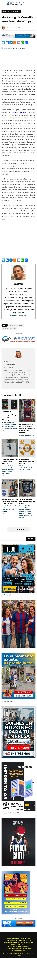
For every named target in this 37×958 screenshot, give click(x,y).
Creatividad (4, 469)
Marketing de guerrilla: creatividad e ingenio (27, 448)
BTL (11, 467)
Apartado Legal (26, 948)
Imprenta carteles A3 (11, 940)
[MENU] (3, 3)
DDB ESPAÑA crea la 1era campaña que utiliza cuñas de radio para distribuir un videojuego (10, 404)
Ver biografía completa (17, 316)
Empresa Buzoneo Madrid (13, 948)
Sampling (26, 515)
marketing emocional (9, 329)
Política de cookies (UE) (18, 950)
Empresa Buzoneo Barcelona (26, 942)
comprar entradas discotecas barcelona (18, 946)
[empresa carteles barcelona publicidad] (16, 914)
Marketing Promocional (25, 511)
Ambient (4, 506)
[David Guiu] (18, 358)
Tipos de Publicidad (24, 469)
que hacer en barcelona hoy (18, 944)
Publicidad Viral (5, 473)
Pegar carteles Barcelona (10, 942)
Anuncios (21, 506)
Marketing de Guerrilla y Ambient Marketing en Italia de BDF (10, 488)
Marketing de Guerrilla (11, 11)
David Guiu (9, 27)
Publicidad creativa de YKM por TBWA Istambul (10, 448)
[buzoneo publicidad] (18, 37)
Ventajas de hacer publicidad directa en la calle (27, 488)
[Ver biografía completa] (27, 315)
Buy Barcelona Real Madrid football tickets (18, 938)
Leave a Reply (19, 530)
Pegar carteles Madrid (25, 940)
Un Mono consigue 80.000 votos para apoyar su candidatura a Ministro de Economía (27, 410)
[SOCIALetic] (15, 3)
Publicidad (9, 471)
